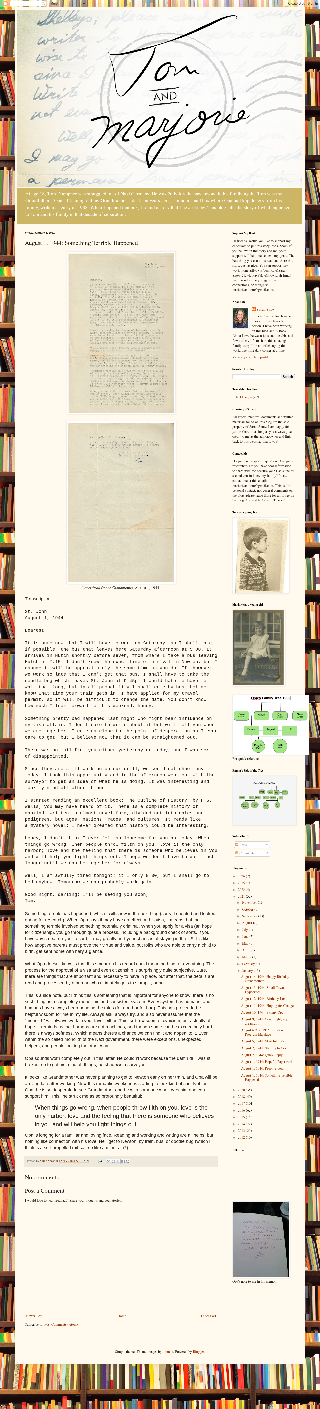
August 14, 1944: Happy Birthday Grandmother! (265, 978)
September (250, 916)
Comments (246, 853)
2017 (242, 1103)
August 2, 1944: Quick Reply (262, 1054)
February (249, 963)
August (247, 922)
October (248, 909)
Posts (242, 844)
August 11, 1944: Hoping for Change (267, 1005)
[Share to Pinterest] (127, 1161)
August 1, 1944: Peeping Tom (262, 1068)
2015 (242, 1117)
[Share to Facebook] (123, 1161)
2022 (242, 889)
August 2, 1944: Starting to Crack (265, 1048)
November (250, 902)
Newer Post (34, 1315)
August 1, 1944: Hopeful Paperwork (267, 1061)
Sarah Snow (266, 309)
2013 (242, 1130)
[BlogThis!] (113, 1161)
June (246, 936)
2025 (242, 882)
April (246, 950)
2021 (242, 896)
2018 (242, 1096)
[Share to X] (118, 1161)
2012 (242, 1137)
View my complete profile (251, 357)
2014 (242, 1123)
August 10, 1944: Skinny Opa (262, 1012)
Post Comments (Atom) (61, 1324)
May (246, 943)
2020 (242, 1089)
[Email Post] (99, 1161)
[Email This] (108, 1161)
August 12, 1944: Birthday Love (264, 998)
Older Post (208, 1315)
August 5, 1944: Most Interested (264, 1041)
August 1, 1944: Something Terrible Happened (266, 1077)
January (248, 970)
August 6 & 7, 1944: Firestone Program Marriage (262, 1032)
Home (122, 1315)
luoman (168, 1351)
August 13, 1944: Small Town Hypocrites (262, 989)
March (247, 957)
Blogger (198, 1351)
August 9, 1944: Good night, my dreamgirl (264, 1021)
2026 (242, 876)
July (245, 929)
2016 (242, 1110)
